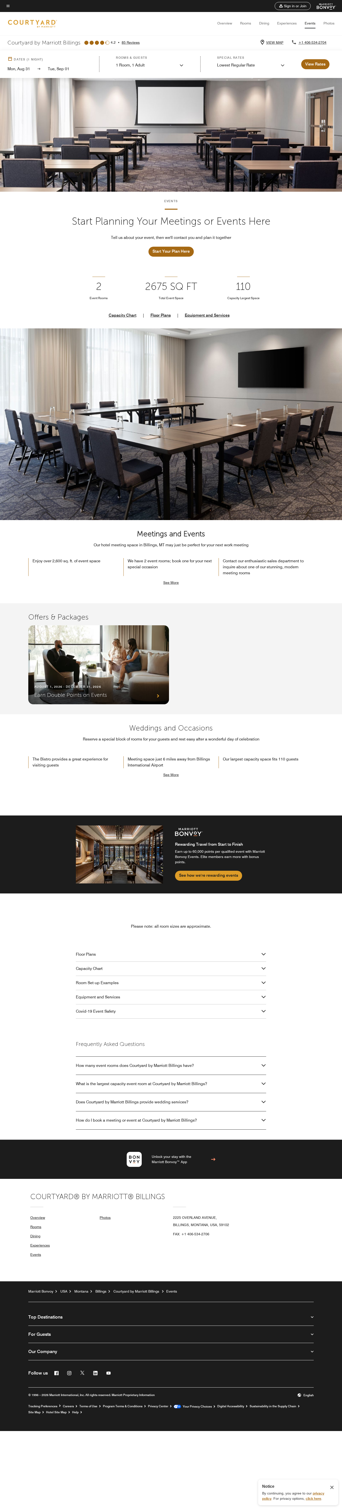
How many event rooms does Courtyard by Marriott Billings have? (135, 1065)
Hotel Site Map (56, 1412)
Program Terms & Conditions (122, 1406)
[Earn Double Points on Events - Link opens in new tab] (98, 664)
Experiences (287, 23)
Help (75, 1412)
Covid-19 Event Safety (96, 1011)
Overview (224, 23)
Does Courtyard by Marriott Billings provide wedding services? (132, 1102)
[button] (293, 6)
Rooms (245, 23)
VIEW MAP (274, 42)
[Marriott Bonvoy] (323, 6)
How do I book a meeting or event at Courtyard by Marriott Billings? (136, 1120)
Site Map (34, 1412)
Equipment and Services (207, 315)
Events (310, 23)
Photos (328, 23)
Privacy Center (158, 1406)
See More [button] (171, 583)
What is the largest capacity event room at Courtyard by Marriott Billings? (141, 1083)
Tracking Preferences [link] (42, 1406)
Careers (68, 1406)
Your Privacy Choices (196, 1406)
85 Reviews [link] (131, 42)
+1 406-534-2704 (312, 42)
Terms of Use (88, 1406)
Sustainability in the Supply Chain (273, 1406)
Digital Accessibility (230, 1406)
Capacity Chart (122, 315)
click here (313, 1499)
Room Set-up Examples (97, 982)
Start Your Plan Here (171, 251)
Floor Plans (160, 315)
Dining (264, 23)
